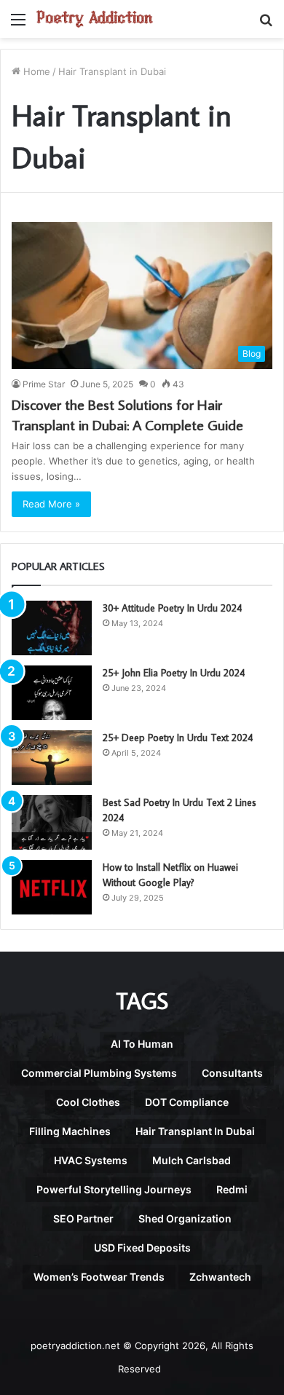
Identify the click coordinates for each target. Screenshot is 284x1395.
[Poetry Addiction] (94, 19)
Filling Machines (70, 1131)
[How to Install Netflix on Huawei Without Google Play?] (52, 887)
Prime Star (44, 384)
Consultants (232, 1073)
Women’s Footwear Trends (99, 1276)
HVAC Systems (90, 1160)
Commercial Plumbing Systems (99, 1073)
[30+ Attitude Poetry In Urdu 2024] (52, 628)
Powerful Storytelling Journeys (114, 1189)
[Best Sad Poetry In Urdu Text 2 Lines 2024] (52, 822)
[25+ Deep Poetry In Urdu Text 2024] (52, 757)
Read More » (51, 504)
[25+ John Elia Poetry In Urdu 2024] (52, 692)
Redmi (232, 1189)
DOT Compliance (187, 1102)
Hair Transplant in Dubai (195, 1131)
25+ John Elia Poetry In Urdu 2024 (174, 672)
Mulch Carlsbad (191, 1160)
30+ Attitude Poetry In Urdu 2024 (172, 607)
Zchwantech (220, 1276)
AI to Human (142, 1044)
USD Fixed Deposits (142, 1247)
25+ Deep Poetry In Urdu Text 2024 (178, 737)
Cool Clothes (88, 1102)
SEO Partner (83, 1218)
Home (35, 71)
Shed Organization (185, 1218)
